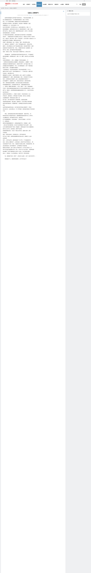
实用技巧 (28, 4)
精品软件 (56, 4)
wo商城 (62, 4)
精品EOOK (50, 4)
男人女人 (39, 4)
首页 (24, 4)
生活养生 (34, 4)
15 (34, 15)
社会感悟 (45, 4)
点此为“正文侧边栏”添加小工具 (73, 13)
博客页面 (67, 4)
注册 (10, 0)
